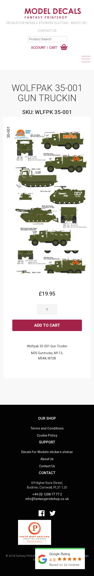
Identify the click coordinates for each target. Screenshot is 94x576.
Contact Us (47, 31)
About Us (78, 23)
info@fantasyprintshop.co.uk (47, 499)
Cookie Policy (47, 435)
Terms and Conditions (47, 428)
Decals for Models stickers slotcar (37, 23)
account (38, 47)
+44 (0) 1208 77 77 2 (47, 494)
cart (53, 47)
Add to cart (47, 325)
